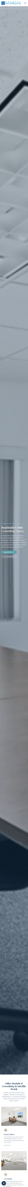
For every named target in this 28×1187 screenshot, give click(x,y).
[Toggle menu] (25, 3)
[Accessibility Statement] (4, 1183)
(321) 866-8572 (10, 556)
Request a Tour (8, 552)
